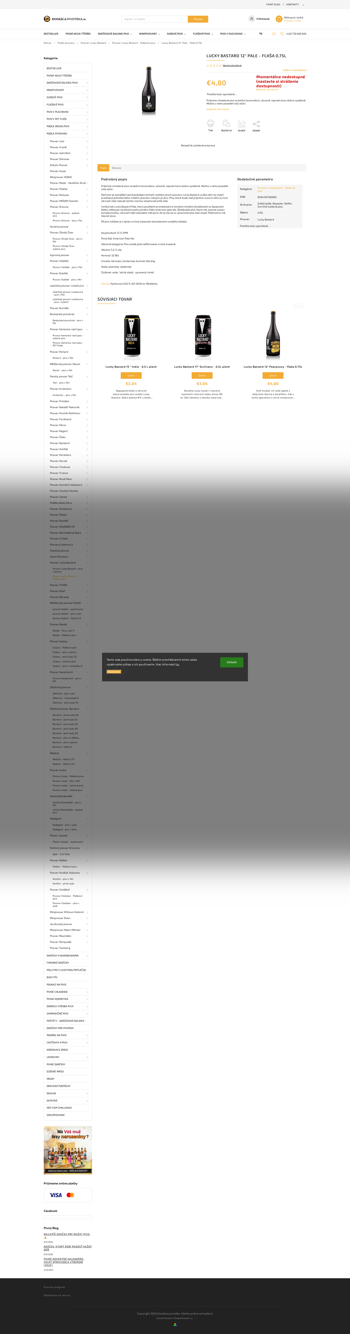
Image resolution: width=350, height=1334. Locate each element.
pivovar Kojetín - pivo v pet (67, 613)
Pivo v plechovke (58, 111)
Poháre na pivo (56, 1035)
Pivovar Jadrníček (60, 152)
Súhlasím (232, 662)
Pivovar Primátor (60, 401)
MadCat (54, 753)
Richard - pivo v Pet (63, 357)
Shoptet (168, 1318)
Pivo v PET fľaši (57, 118)
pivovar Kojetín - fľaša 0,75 (67, 618)
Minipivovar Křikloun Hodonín (67, 912)
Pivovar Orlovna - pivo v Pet (67, 220)
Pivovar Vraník (58, 147)
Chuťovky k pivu (57, 1042)
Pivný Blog (273, 4)
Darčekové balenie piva (62, 82)
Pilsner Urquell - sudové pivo (68, 841)
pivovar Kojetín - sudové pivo (68, 609)
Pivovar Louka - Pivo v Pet (66, 780)
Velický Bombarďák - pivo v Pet (67, 804)
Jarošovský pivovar (61, 924)
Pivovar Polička (59, 188)
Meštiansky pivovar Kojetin (65, 602)
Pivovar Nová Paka (61, 478)
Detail (131, 375)
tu (177, 664)
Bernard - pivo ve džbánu (66, 737)
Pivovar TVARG (58, 584)
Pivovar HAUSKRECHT (62, 526)
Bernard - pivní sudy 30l (65, 728)
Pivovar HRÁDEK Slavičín (64, 200)
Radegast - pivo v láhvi (65, 829)
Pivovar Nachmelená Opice (65, 532)
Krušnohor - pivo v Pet (64, 395)
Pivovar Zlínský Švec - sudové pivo (64, 247)
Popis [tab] (103, 167)
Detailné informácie (218, 109)
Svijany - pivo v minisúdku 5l (68, 665)
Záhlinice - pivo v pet (64, 693)
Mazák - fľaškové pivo (64, 635)
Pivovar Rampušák (61, 941)
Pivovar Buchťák (59, 308)
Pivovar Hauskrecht (61, 672)
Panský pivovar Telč (61, 376)
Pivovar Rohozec (59, 194)
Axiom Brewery (59, 556)
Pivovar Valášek (59, 260)
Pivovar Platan (58, 514)
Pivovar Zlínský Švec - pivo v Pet (68, 240)
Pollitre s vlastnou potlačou (66, 969)
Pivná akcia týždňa (59, 75)
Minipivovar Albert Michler (65, 929)
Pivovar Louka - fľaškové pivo (68, 776)
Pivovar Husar (58, 171)
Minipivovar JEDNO (61, 177)
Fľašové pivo (55, 104)
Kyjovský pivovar (59, 255)
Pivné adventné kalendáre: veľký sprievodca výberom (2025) (64, 1262)
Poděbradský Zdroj (61, 502)
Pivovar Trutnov (59, 472)
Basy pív (52, 977)
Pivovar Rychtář (59, 520)
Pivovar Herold (58, 460)
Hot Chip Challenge (59, 1107)
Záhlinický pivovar (60, 687)
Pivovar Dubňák (59, 273)
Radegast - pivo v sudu (65, 824)
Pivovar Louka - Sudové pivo (67, 790)
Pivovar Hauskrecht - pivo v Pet (67, 679)
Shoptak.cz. (187, 1318)
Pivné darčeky (56, 1064)
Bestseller (54, 68)
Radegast (55, 818)
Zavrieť (294, 136)
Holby (51, 1078)
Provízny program (54, 1287)
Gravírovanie (56, 1114)
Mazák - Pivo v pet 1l (63, 630)
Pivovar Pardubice (60, 454)
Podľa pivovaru (57, 133)
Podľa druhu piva (58, 126)
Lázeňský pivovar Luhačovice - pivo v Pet (68, 293)
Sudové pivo (54, 97)
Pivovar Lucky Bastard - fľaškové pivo (65, 577)
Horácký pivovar (59, 226)
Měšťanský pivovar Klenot (65, 363)
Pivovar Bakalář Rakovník (64, 407)
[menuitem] (53, 33)
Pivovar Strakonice (61, 508)
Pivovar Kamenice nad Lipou (66, 329)
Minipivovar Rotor (60, 918)
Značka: (294, 70)
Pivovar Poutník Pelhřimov (65, 413)
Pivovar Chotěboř (60, 889)
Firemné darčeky (58, 962)
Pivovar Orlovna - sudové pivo (66, 214)
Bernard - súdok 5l (62, 746)
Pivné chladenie (57, 991)
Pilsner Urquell (58, 835)
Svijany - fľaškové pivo (65, 647)
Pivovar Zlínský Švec (61, 232)
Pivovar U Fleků (59, 538)
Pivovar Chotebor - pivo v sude (66, 904)
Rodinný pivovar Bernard (64, 708)
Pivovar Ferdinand (60, 419)
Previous (296, 305)
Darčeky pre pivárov (60, 1028)
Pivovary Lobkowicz (61, 544)
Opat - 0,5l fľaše (61, 854)
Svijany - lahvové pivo (64, 661)
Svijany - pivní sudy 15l (65, 656)
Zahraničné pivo (57, 1013)
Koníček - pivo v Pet (63, 878)
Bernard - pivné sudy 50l (66, 714)
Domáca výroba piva (60, 1006)
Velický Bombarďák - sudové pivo (68, 811)
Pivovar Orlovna (59, 206)
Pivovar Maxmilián (60, 935)
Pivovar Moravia (59, 596)
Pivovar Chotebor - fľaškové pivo (67, 897)
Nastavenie (114, 671)
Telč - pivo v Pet (61, 382)
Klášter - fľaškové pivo (65, 866)
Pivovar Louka (58, 770)
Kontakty (292, 4)
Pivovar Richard (59, 351)
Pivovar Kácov (58, 425)
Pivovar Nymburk (60, 443)
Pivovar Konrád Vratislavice (66, 484)
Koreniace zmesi (57, 1049)
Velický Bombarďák (61, 796)
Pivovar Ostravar (60, 159)
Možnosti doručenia (267, 89)
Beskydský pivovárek (62, 314)
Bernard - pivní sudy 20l (65, 724)
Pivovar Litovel (58, 496)
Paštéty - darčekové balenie (65, 1020)
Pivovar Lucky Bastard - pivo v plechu (68, 570)
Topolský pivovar (59, 550)
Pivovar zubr (57, 141)
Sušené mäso (55, 1071)
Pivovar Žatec (58, 437)
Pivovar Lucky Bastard (63, 562)
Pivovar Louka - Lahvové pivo (68, 785)
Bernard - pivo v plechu (65, 742)
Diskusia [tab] (116, 167)
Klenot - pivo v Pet (62, 370)
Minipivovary (55, 89)
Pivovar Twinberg (60, 947)
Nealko (51, 1093)
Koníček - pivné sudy (63, 883)
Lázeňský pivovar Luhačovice (67, 285)
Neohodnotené (232, 65)
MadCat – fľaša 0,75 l (64, 759)
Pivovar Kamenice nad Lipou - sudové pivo (68, 337)
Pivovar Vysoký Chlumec (64, 490)
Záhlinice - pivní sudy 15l (66, 702)
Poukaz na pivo (56, 984)
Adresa (105, 283)
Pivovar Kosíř (57, 590)
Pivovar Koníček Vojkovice (65, 872)
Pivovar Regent (59, 431)
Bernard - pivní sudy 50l (65, 733)
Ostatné (52, 1100)
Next (301, 305)
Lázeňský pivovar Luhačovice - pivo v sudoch (68, 300)
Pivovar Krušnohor (61, 388)
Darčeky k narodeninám (62, 955)
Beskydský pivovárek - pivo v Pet (68, 321)
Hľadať (198, 19)
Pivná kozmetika (57, 998)
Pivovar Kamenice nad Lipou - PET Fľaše (68, 344)
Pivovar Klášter (59, 860)
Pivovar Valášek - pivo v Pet (67, 267)
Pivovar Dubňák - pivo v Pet (67, 279)
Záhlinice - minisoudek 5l (66, 698)
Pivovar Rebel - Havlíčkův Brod (68, 182)
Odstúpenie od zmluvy (57, 1295)
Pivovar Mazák (58, 624)
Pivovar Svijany (59, 641)
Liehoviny (53, 1057)
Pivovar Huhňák (59, 449)
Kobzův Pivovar (59, 165)
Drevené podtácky (59, 1085)
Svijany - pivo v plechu (64, 652)
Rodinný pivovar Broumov (65, 847)
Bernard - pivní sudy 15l (65, 719)
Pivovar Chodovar (60, 466)
